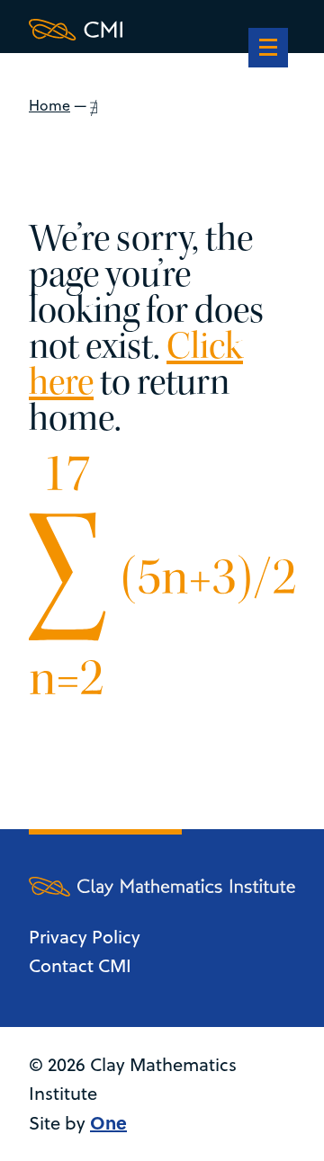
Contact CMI (80, 965)
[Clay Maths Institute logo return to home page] (162, 29)
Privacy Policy (84, 937)
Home (49, 105)
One (108, 1122)
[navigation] (268, 49)
